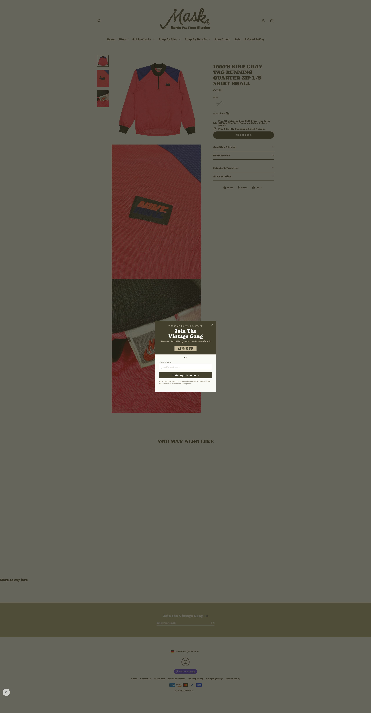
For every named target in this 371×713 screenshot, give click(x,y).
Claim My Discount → (185, 375)
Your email (165, 362)
